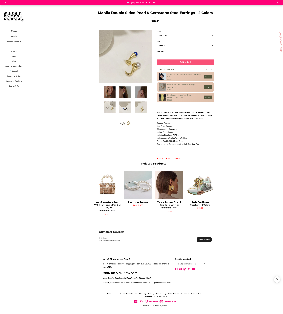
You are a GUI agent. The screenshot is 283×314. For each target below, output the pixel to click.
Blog (14, 61)
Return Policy (161, 294)
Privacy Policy (162, 296)
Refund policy (173, 294)
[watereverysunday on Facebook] (176, 270)
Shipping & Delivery (146, 294)
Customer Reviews (13, 81)
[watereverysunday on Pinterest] (180, 270)
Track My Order (14, 76)
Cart (14, 31)
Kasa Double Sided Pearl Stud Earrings (181, 84)
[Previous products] (206, 69)
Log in (14, 36)
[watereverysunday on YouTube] (193, 270)
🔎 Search (14, 71)
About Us (118, 294)
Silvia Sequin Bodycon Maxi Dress (179, 95)
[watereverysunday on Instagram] (185, 270)
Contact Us (14, 86)
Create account (14, 41)
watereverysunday (161, 305)
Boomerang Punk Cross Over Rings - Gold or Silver (184, 74)
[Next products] (211, 69)
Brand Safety (150, 296)
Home (14, 51)
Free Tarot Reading (14, 66)
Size (158, 41)
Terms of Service (197, 294)
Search (110, 294)
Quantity (160, 51)
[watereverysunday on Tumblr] (189, 270)
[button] (107, 211)
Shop (13, 56)
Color (159, 31)
